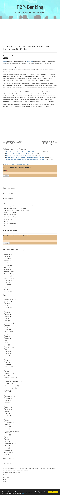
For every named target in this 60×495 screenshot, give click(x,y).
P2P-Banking (30, 7)
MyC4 (6, 441)
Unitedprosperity (9, 443)
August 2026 (7, 254)
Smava (6, 427)
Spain (6, 362)
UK (5, 164)
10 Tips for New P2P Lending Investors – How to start (18, 210)
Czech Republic (9, 323)
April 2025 (6, 289)
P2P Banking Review (9, 377)
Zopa (6, 429)
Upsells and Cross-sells (11, 386)
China (6, 321)
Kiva (6, 437)
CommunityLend (9, 396)
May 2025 (6, 287)
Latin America (8, 347)
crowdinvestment (15, 164)
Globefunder (8, 405)
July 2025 (6, 282)
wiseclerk (15, 55)
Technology (7, 450)
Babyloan (7, 432)
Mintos (5, 474)
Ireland (7, 338)
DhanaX (7, 435)
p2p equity (23, 164)
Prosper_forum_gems (9, 388)
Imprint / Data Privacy (10, 223)
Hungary (7, 334)
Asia (6, 305)
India (6, 336)
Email (5, 170)
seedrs (28, 164)
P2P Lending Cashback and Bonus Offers (15, 208)
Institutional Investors (10, 212)
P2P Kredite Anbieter (8, 482)
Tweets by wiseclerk (8, 458)
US (7, 164)
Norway (7, 353)
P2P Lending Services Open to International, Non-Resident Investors (22, 206)
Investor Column (8, 373)
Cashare (7, 394)
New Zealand (8, 351)
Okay (53, 492)
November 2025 (8, 274)
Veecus (7, 446)
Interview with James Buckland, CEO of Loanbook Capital (48, 142)
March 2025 (7, 291)
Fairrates (7, 400)
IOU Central (8, 409)
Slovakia (7, 360)
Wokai (6, 448)
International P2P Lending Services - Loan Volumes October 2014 (14, 142)
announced (30, 61)
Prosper (7, 424)
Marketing (7, 383)
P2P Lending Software (10, 214)
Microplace (8, 439)
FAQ (5, 225)
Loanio (6, 416)
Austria (7, 310)
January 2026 (7, 269)
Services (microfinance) (10, 431)
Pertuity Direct (8, 422)
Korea (6, 345)
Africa (6, 303)
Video (5, 454)
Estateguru (6, 477)
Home (5, 203)
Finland (7, 327)
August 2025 (7, 280)
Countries (6, 302)
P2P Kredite (6, 479)
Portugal (7, 358)
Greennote (7, 407)
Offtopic (6, 375)
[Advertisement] (30, 32)
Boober (7, 392)
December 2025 (8, 271)
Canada (7, 318)
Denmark (7, 325)
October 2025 (7, 276)
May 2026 (6, 260)
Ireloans (7, 411)
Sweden (7, 364)
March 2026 (7, 265)
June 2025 (6, 285)
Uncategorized (7, 452)
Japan (6, 342)
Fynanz (7, 402)
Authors (6, 221)
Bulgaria (7, 316)
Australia (7, 307)
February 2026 (7, 267)
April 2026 (6, 263)
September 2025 (8, 278)
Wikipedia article (7, 472)
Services (6, 390)
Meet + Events (8, 219)
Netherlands (8, 349)
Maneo (7, 420)
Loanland (7, 418)
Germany (7, 332)
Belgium (7, 314)
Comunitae (8, 398)
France (6, 329)
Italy (6, 340)
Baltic (6, 312)
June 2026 (6, 258)
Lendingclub (8, 413)
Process (6, 380)
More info (24, 493)
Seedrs (5, 61)
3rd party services (8, 299)
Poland (7, 356)
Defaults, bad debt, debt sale (12, 381)
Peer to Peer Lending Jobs (11, 217)
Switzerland (8, 367)
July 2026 (6, 256)
